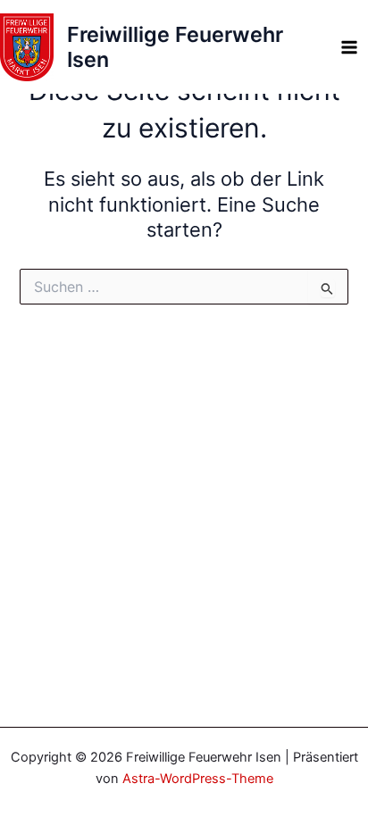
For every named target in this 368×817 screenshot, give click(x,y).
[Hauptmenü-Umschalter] (349, 47)
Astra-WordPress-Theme (197, 779)
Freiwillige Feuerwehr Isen (175, 46)
